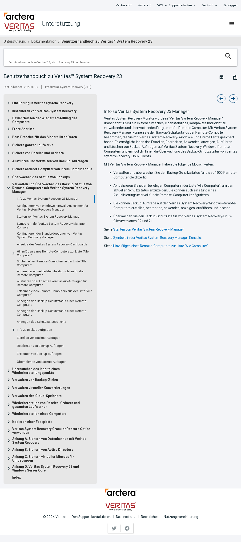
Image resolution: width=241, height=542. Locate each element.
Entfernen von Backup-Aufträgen (39, 354)
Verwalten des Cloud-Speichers (37, 396)
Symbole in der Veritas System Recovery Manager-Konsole (52, 225)
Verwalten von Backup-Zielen (35, 380)
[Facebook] (127, 528)
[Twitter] (114, 528)
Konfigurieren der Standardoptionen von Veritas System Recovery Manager (50, 235)
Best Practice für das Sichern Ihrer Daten (44, 137)
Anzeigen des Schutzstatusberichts (41, 322)
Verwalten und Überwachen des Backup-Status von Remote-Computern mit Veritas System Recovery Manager (52, 188)
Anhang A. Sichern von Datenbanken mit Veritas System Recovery (49, 440)
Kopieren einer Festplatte (32, 422)
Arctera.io (144, 5)
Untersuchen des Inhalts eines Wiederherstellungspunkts (36, 371)
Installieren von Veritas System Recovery (44, 111)
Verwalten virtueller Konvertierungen (41, 388)
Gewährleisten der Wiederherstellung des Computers (44, 120)
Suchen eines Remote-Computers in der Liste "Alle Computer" (52, 263)
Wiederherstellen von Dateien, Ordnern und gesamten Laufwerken (46, 405)
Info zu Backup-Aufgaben (34, 330)
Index (16, 477)
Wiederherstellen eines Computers (39, 414)
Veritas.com (124, 5)
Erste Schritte (23, 129)
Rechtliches (149, 516)
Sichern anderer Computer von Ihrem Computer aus (52, 169)
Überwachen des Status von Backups (41, 177)
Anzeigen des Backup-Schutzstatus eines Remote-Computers (52, 303)
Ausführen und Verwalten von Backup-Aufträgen (50, 161)
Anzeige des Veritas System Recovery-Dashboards (52, 244)
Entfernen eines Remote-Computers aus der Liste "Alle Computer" (54, 293)
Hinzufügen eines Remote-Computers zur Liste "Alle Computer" (53, 253)
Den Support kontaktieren (91, 516)
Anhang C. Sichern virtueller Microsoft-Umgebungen (43, 458)
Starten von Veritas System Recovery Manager (48, 217)
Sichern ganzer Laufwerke (32, 145)
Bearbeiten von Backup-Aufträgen (40, 346)
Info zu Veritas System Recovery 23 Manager (47, 199)
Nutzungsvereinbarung (181, 516)
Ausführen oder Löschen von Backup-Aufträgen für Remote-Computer (52, 283)
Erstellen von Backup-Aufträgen (38, 338)
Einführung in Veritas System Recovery (42, 103)
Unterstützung (15, 41)
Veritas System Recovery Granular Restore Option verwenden (51, 430)
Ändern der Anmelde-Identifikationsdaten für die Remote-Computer (50, 273)
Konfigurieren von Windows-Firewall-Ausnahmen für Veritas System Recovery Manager (52, 207)
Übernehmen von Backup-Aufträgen (41, 362)
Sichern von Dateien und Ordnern (38, 153)
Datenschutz (126, 516)
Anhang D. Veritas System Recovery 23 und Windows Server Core (45, 468)
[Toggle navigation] (231, 23)
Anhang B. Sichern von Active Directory (42, 449)
